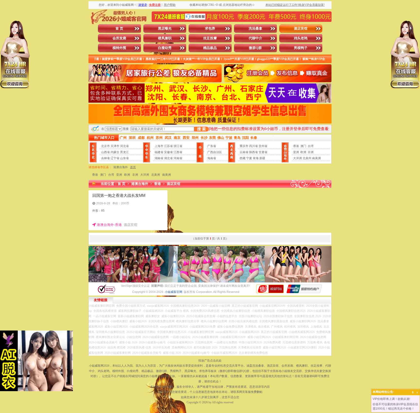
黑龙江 (124, 152)
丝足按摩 (210, 38)
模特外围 (119, 48)
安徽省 (168, 152)
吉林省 (105, 158)
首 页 (119, 28)
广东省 (211, 146)
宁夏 (249, 158)
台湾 (311, 146)
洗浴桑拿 (255, 28)
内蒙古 (115, 152)
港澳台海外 (120, 167)
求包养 (210, 28)
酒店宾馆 (300, 28)
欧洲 (303, 152)
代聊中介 (255, 38)
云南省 (244, 152)
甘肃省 (263, 152)
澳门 (303, 146)
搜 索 (201, 129)
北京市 (105, 146)
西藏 (242, 158)
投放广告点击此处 (210, 360)
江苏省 (168, 146)
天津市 (115, 146)
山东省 (124, 158)
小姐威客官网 (173, 292)
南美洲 (316, 158)
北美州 (307, 158)
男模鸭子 (300, 48)
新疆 (262, 158)
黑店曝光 (165, 28)
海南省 (211, 158)
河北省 (124, 146)
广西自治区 (214, 152)
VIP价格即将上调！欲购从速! (391, 399)
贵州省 (263, 146)
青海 (256, 158)
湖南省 (159, 158)
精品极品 (210, 48)
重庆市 (244, 146)
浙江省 (178, 146)
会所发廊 (119, 38)
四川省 (253, 146)
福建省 (159, 152)
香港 (296, 146)
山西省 (105, 152)
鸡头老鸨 (300, 38)
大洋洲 (297, 158)
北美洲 (155, 174)
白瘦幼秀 (165, 48)
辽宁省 (115, 158)
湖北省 (168, 158)
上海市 (159, 146)
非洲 (311, 152)
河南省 (178, 158)
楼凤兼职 (165, 38)
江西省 (178, 152)
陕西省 (253, 152)
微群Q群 (255, 48)
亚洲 (296, 152)
